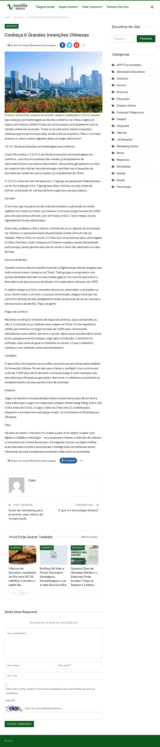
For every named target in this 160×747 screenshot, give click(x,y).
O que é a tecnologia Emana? (78, 510)
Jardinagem (125, 139)
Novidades (124, 166)
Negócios (123, 159)
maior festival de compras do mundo (31, 115)
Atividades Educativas (131, 71)
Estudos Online (126, 105)
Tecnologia (124, 186)
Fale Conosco (92, 7)
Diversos (11, 26)
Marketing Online (127, 146)
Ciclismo (122, 78)
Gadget (121, 119)
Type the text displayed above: (43, 708)
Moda (120, 152)
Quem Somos (68, 7)
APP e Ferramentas (129, 65)
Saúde (121, 180)
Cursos (121, 85)
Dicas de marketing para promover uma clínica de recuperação (26, 514)
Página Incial (45, 7)
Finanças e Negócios (130, 112)
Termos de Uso (117, 7)
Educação (123, 98)
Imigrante (123, 125)
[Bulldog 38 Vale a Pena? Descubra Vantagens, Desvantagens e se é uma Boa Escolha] (53, 555)
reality (121, 173)
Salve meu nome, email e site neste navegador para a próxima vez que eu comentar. (50, 691)
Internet (121, 132)
